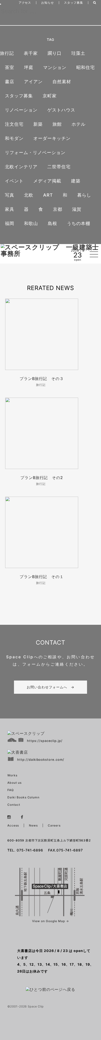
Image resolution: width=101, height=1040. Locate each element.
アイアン (33, 81)
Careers (54, 825)
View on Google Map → (50, 921)
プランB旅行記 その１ (42, 576)
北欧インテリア (21, 166)
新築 (38, 124)
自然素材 (61, 81)
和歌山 (31, 223)
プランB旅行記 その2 (41, 477)
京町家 (50, 95)
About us (14, 782)
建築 (75, 180)
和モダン (14, 138)
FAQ (10, 790)
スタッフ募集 (73, 2)
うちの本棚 (78, 223)
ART (48, 195)
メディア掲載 (47, 180)
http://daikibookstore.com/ (40, 759)
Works (12, 775)
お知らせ (47, 2)
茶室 (9, 67)
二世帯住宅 (59, 166)
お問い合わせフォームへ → (50, 687)
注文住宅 (14, 124)
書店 (9, 81)
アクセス (25, 2)
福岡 (9, 223)
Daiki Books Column (23, 797)
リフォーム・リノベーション (35, 152)
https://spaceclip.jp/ (45, 741)
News (33, 825)
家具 (9, 209)
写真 (9, 195)
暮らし (84, 195)
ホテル (79, 124)
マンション (54, 67)
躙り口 (55, 53)
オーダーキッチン (52, 138)
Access (13, 825)
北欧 (28, 195)
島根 (52, 223)
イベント (14, 180)
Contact (13, 804)
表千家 (31, 53)
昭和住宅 (85, 67)
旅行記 (7, 53)
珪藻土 (78, 53)
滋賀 (76, 209)
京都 (57, 209)
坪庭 (28, 67)
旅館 (57, 124)
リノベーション (21, 109)
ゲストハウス (61, 109)
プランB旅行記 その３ (42, 378)
